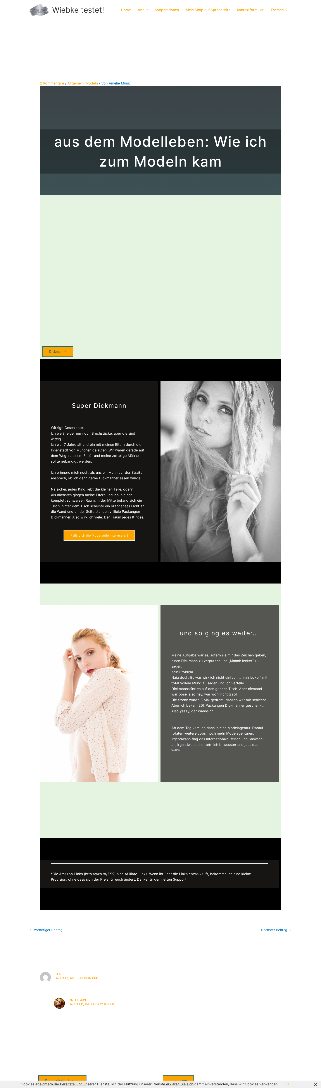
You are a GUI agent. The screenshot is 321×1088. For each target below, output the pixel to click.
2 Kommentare (52, 83)
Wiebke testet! (78, 9)
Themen (277, 10)
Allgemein (75, 83)
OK (287, 1084)
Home (126, 10)
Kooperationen (167, 10)
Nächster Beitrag (276, 929)
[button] (286, 10)
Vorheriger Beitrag (46, 929)
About (143, 10)
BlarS (59, 974)
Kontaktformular (250, 10)
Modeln (92, 83)
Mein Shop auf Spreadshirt (208, 10)
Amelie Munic (78, 1000)
